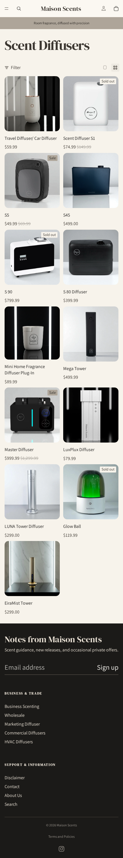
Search (11, 804)
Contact (12, 787)
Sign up (107, 667)
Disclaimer (15, 778)
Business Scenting (22, 706)
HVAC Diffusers (19, 742)
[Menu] (6, 8)
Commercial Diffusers (25, 733)
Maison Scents (67, 825)
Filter (16, 67)
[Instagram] (61, 848)
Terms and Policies (61, 836)
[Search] (19, 8)
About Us (13, 795)
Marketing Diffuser (22, 724)
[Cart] (116, 8)
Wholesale (15, 715)
